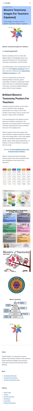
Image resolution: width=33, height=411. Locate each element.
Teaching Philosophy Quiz (12, 380)
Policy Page (7, 392)
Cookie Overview (9, 396)
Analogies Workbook (10, 376)
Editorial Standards (10, 403)
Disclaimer (7, 399)
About (4, 352)
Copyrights (7, 401)
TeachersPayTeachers (10, 378)
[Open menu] (29, 3)
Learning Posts (8, 7)
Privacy (6, 394)
